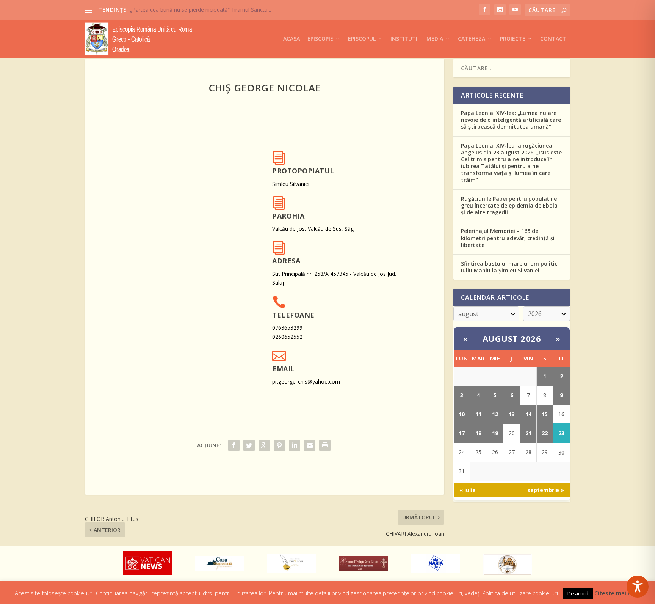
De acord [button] (577, 593)
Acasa (291, 39)
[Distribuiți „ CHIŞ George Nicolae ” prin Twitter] (249, 445)
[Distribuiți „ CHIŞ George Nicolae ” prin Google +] (264, 445)
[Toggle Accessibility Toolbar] (637, 586)
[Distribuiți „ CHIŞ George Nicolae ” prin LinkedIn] (294, 445)
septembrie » (545, 490)
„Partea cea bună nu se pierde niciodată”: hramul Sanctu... (200, 9)
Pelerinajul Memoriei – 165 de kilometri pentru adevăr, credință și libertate (508, 237)
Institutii (404, 39)
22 (545, 433)
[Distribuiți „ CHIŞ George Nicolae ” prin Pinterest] (279, 445)
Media (434, 39)
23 (561, 433)
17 (462, 433)
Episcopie (320, 39)
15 (545, 414)
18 (478, 433)
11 (478, 414)
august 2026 (512, 338)
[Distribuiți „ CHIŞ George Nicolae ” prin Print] (324, 445)
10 (462, 414)
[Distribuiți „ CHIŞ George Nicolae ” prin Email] (309, 445)
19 (495, 433)
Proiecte (512, 39)
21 (528, 433)
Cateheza (471, 39)
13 (512, 414)
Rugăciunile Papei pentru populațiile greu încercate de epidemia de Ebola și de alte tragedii (509, 205)
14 (528, 414)
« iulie (467, 490)
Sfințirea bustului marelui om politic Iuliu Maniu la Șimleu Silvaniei (509, 267)
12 (495, 414)
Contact (553, 39)
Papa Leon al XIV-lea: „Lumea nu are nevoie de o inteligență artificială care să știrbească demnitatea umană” (511, 119)
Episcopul (362, 39)
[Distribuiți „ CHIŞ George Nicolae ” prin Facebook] (233, 445)
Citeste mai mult (617, 593)
